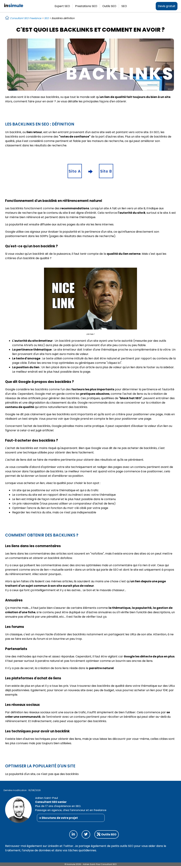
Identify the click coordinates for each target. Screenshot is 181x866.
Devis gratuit (166, 6)
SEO (124, 6)
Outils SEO (109, 6)
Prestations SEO (86, 6)
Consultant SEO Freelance (25, 18)
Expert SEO (62, 6)
